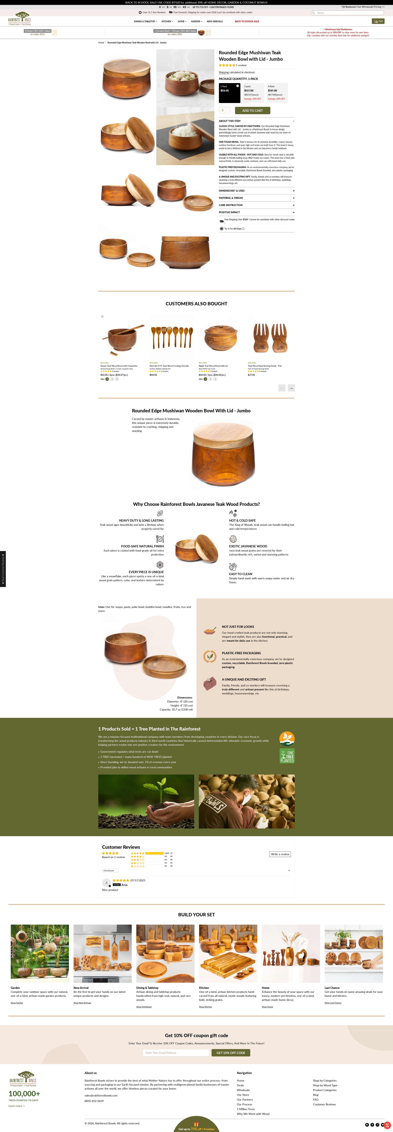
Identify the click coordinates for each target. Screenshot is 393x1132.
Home (181, 21)
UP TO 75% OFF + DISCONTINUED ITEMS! (213, 7)
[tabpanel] (127, 78)
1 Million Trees (246, 1109)
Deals (240, 1085)
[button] (227, 65)
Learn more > (16, 1105)
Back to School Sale (247, 21)
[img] (121, 880)
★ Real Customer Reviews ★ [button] (2, 569)
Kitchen (166, 21)
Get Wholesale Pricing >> (365, 6)
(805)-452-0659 (94, 1101)
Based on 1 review (113, 857)
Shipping (224, 72)
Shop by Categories (325, 1080)
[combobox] (347, 12)
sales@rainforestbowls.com (101, 1095)
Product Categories (325, 1090)
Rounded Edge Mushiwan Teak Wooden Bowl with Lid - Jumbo (136, 42)
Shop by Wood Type (325, 1085)
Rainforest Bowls (105, 1123)
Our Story (243, 1094)
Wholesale (243, 1090)
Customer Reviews (324, 1104)
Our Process (244, 1104)
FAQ (315, 1099)
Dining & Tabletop (144, 21)
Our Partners (245, 1099)
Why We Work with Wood (253, 1113)
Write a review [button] (280, 854)
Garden (196, 21)
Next (291, 387)
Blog (315, 1094)
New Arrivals (215, 21)
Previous (282, 387)
